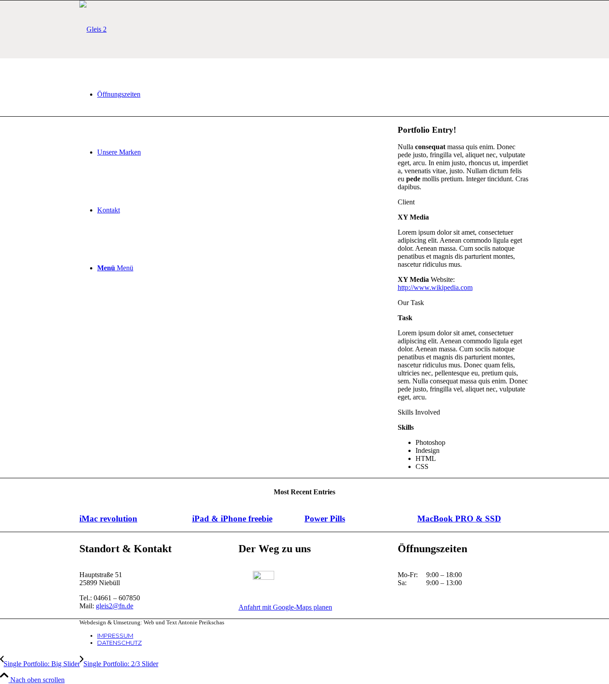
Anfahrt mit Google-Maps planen (285, 607)
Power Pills (324, 518)
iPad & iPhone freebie (232, 518)
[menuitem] (313, 94)
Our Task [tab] (411, 302)
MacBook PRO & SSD (459, 518)
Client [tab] (406, 202)
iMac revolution (108, 518)
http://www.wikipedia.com (435, 287)
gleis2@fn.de (114, 606)
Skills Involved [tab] (419, 412)
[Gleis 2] (93, 29)
